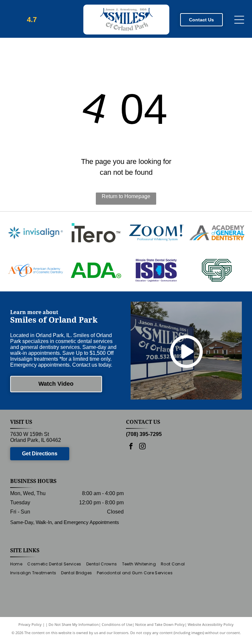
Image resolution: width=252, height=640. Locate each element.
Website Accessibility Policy (211, 624)
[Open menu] (239, 20)
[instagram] (142, 447)
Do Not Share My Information (74, 624)
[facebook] (131, 447)
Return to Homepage (126, 196)
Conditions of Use (117, 624)
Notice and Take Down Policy (160, 624)
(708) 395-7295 (144, 434)
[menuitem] (18, 564)
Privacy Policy (30, 624)
